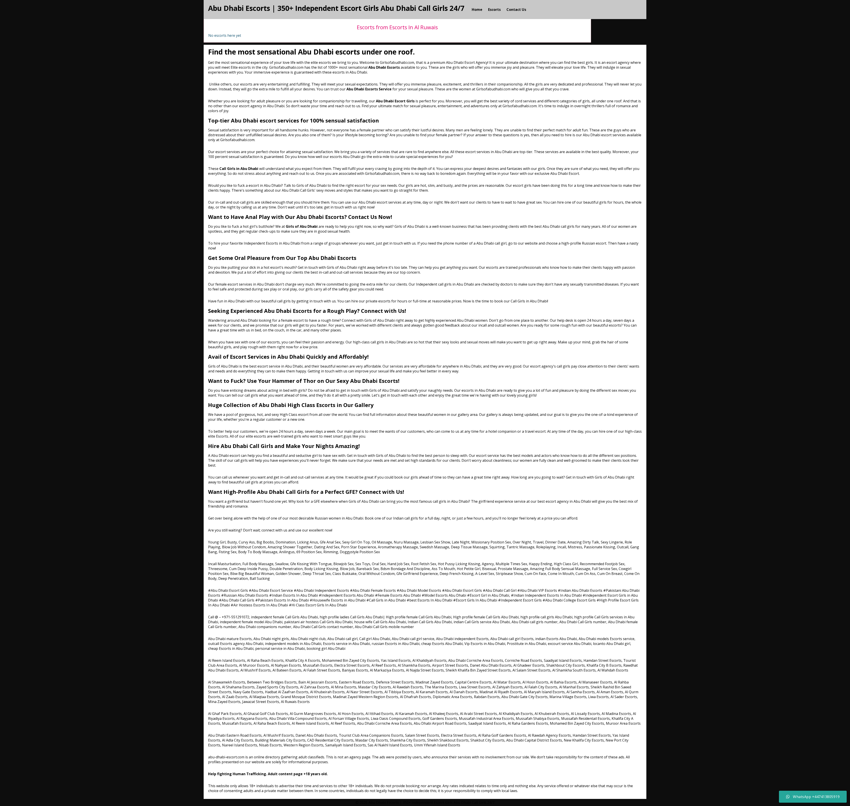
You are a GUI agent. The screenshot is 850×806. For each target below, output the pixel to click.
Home (477, 9)
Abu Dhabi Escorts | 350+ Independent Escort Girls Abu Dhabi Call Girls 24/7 (336, 8)
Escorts (494, 9)
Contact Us (516, 9)
